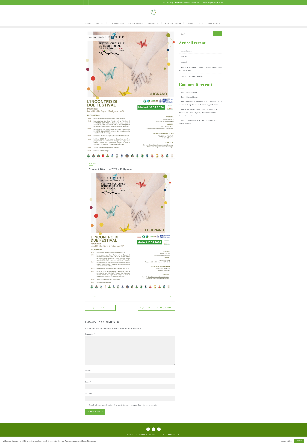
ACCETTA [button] (299, 441)
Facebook (130, 434)
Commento (90, 334)
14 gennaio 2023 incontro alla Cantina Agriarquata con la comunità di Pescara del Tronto (199, 112)
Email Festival (173, 434)
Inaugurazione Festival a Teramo (101, 308)
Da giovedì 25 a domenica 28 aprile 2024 (155, 308)
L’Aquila (184, 62)
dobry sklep (185, 97)
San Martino (192, 92)
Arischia (184, 56)
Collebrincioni (186, 51)
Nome (88, 370)
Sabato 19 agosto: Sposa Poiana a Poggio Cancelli (199, 105)
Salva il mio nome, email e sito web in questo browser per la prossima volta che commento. (123, 405)
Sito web (88, 393)
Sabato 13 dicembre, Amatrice (192, 76)
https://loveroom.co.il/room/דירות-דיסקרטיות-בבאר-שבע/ (201, 101)
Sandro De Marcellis (188, 120)
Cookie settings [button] (286, 441)
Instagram (152, 434)
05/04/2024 (93, 164)
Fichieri (195, 97)
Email (88, 382)
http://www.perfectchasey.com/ (192, 109)
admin (93, 297)
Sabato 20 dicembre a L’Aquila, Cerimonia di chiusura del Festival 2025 (200, 69)
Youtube (141, 434)
